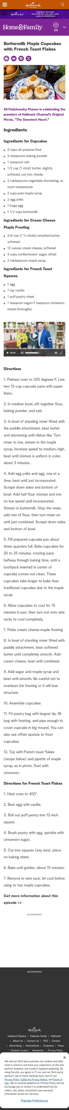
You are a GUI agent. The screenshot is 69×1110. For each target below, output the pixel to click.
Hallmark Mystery (17, 1036)
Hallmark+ (56, 1036)
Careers (56, 1041)
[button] (19, 339)
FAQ (45, 1041)
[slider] (34, 348)
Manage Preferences (34, 1100)
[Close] (64, 1057)
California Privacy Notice (34, 1080)
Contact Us (33, 1041)
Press (61, 1046)
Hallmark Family (38, 1036)
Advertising (15, 1046)
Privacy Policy (55, 1050)
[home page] (33, 4)
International (32, 1046)
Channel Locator (19, 1050)
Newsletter (38, 1050)
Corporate (48, 1046)
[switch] (22, 352)
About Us (18, 1041)
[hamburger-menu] (5, 4)
